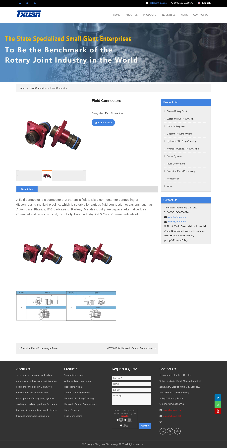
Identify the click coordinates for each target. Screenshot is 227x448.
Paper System (174, 156)
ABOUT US (132, 14)
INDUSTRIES (168, 14)
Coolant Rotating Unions (179, 133)
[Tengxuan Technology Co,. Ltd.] (29, 13)
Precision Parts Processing (181, 171)
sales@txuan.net (177, 221)
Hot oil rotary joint (176, 126)
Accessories (173, 178)
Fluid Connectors (38, 88)
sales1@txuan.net (158, 3)
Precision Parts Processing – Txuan (38, 348)
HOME (116, 14)
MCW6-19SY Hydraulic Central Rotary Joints (132, 348)
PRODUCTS (149, 14)
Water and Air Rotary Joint (180, 118)
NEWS (184, 14)
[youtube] (34, 3)
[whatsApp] (27, 3)
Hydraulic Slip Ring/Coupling (182, 141)
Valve (169, 186)
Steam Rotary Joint (177, 111)
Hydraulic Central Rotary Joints (183, 148)
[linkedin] (19, 3)
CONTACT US (200, 14)
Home (22, 88)
